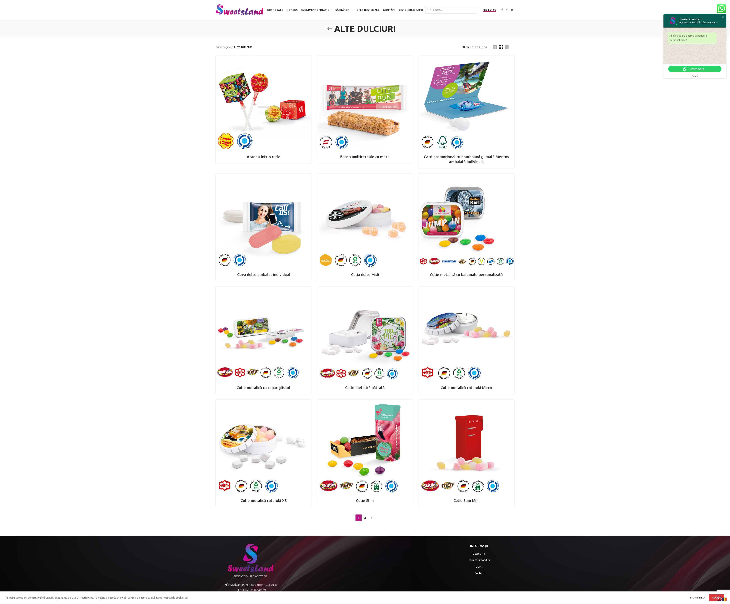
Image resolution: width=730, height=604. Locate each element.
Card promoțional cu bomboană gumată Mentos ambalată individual (466, 159)
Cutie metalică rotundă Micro (466, 387)
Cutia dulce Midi (365, 274)
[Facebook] (502, 9)
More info (697, 597)
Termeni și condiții (479, 560)
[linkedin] (511, 9)
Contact (479, 573)
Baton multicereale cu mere (365, 157)
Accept (717, 597)
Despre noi (479, 553)
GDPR (479, 566)
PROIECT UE (489, 10)
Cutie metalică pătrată (365, 387)
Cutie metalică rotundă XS (264, 500)
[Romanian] (724, 599)
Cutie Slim (365, 500)
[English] (719, 599)
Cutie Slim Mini (466, 500)
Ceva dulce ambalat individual (263, 274)
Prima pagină (223, 47)
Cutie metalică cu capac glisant (263, 387)
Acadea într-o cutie (263, 157)
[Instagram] (506, 9)
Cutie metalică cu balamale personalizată (466, 274)
